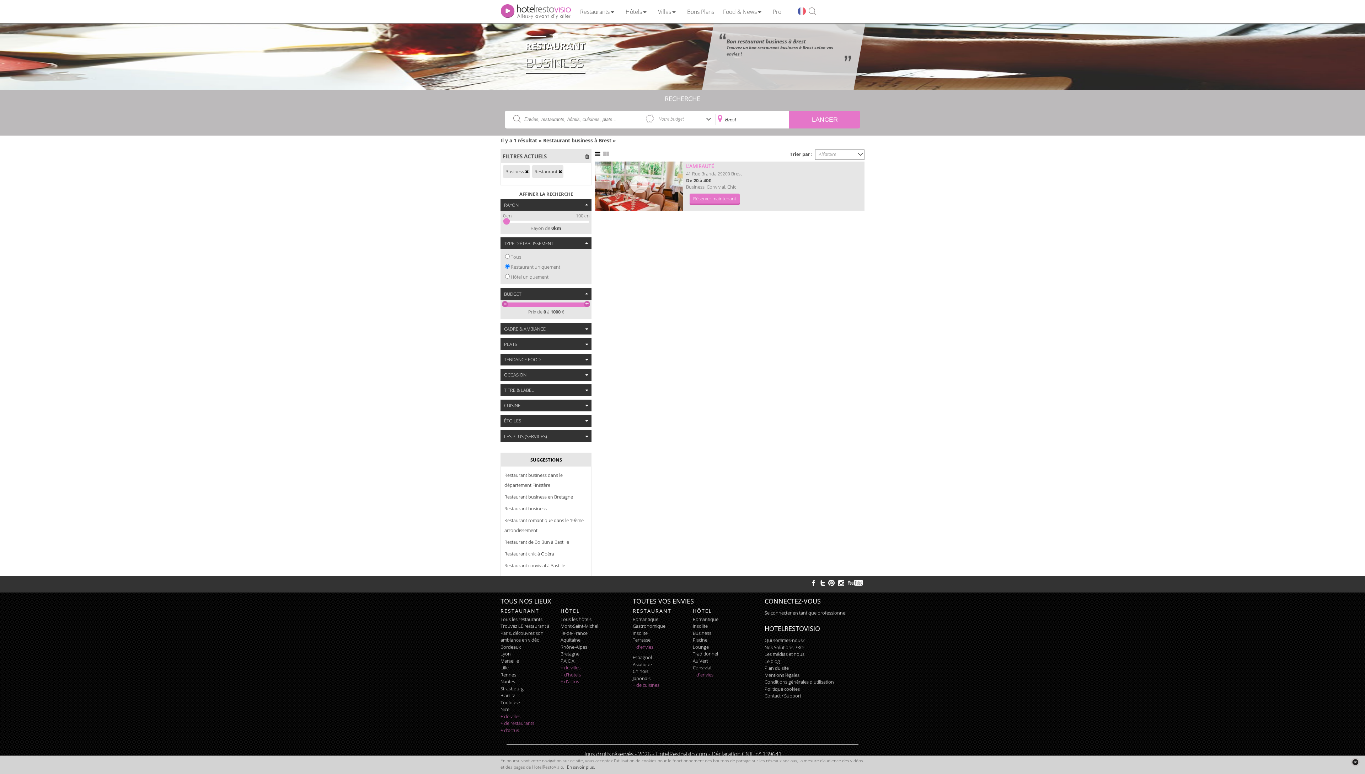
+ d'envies (643, 647)
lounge (701, 647)
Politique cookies (782, 689)
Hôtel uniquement (529, 277)
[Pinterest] (831, 583)
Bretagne (570, 654)
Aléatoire (827, 154)
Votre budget (671, 119)
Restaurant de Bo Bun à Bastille (536, 542)
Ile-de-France (574, 633)
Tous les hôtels (576, 619)
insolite (640, 633)
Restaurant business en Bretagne (538, 497)
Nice (504, 709)
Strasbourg (512, 688)
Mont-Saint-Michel (579, 626)
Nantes (507, 681)
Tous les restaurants (521, 619)
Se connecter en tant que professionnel (805, 613)
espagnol (642, 657)
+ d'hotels (571, 675)
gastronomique (649, 626)
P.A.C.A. (568, 661)
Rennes (508, 675)
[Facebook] (814, 583)
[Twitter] (822, 583)
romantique (645, 619)
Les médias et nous (784, 654)
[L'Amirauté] (639, 186)
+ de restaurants (517, 723)
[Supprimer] (527, 171)
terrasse (642, 640)
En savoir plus (580, 767)
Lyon (505, 654)
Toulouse (510, 702)
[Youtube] (855, 583)
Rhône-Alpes (574, 647)
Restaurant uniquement (535, 267)
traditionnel (705, 654)
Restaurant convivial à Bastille (534, 565)
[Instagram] (841, 584)
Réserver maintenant (714, 198)
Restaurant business (525, 508)
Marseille (509, 661)
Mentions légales (782, 675)
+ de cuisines (646, 685)
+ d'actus (509, 730)
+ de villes (510, 716)
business (702, 633)
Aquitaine (570, 640)
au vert (700, 661)
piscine (700, 640)
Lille (504, 667)
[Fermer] (1355, 762)
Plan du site (777, 668)
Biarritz (507, 695)
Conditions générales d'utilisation (799, 682)
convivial (702, 667)
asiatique (642, 664)
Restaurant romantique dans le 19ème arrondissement (544, 525)
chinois (640, 671)
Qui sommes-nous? (784, 640)
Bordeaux (510, 647)
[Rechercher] (812, 11)
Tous (516, 257)
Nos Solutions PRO (784, 647)
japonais (642, 678)
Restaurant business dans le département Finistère (533, 480)
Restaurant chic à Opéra (529, 554)
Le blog (772, 661)
